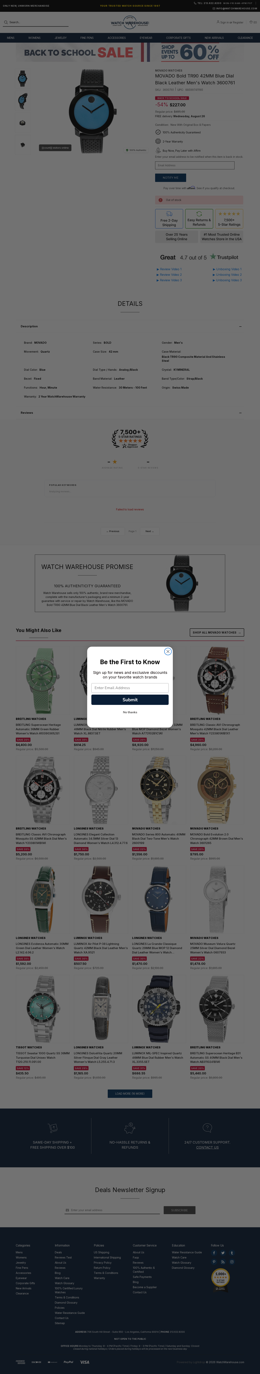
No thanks (130, 712)
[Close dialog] (168, 651)
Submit (130, 700)
